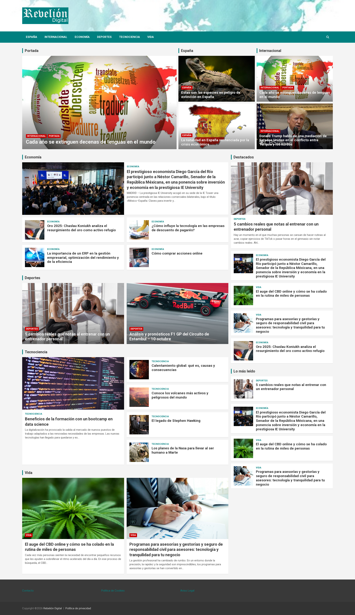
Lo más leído (244, 371)
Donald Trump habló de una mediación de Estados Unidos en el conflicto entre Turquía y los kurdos (293, 140)
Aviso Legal (187, 590)
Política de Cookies (113, 590)
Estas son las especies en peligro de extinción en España (210, 94)
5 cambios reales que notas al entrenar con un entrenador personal (291, 387)
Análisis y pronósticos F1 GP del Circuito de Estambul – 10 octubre (169, 336)
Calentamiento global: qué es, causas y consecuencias (183, 367)
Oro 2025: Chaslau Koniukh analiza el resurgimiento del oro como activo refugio (81, 228)
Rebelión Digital (52, 608)
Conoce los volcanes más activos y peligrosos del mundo (180, 395)
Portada (31, 50)
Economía (82, 37)
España (31, 37)
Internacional (56, 37)
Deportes (104, 37)
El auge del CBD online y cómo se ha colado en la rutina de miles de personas (291, 293)
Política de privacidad (78, 608)
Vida (150, 37)
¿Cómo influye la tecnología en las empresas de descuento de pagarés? (188, 228)
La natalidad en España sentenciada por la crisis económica (215, 142)
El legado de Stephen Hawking (176, 421)
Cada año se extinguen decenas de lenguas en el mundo (90, 142)
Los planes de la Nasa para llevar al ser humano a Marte (183, 450)
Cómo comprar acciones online (177, 253)
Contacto (28, 590)
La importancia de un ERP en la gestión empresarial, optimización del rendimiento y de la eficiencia (83, 257)
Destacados (244, 157)
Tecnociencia (129, 37)
